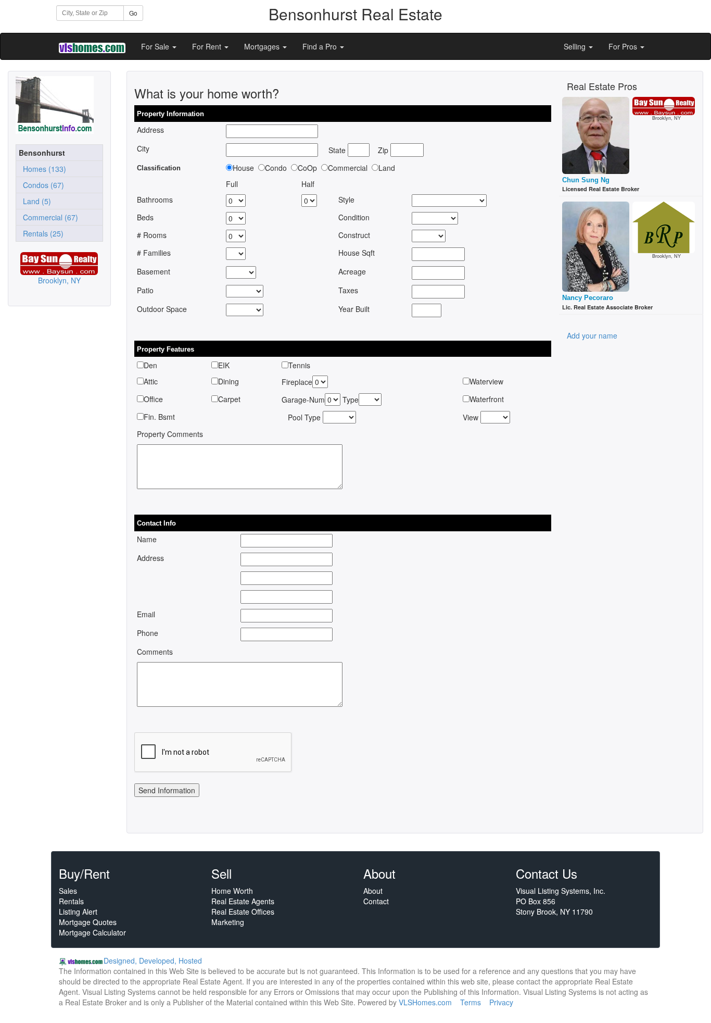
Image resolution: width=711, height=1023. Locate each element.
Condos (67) (41, 185)
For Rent (207, 46)
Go (133, 12)
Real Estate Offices (242, 911)
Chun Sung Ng (586, 180)
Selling (576, 46)
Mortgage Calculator (92, 932)
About (373, 890)
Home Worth (232, 890)
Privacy (501, 1002)
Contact (376, 901)
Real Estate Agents (242, 901)
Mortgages (263, 46)
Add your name (592, 335)
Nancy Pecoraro (587, 298)
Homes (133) (42, 169)
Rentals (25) (41, 233)
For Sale (156, 46)
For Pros (623, 46)
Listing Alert (78, 911)
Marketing (227, 922)
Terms (470, 1002)
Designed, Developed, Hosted (153, 960)
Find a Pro (320, 46)
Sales (68, 890)
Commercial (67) (48, 217)
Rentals (71, 901)
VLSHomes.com (425, 1002)
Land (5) (35, 201)
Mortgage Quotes (88, 922)
